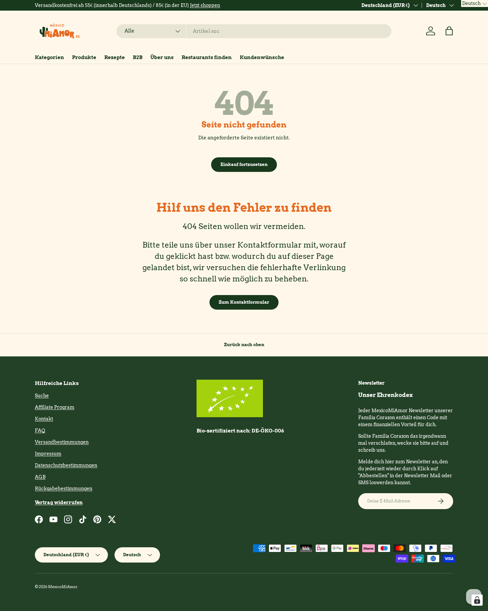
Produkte (84, 57)
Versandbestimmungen (62, 442)
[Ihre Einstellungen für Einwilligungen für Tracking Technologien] (477, 600)
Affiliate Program (54, 407)
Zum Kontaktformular (244, 302)
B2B (137, 57)
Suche (42, 395)
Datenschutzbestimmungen (66, 465)
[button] (449, 31)
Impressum (48, 453)
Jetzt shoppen (205, 5)
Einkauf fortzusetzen (244, 164)
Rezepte (114, 57)
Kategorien (49, 57)
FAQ (40, 430)
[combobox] (254, 31)
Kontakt (44, 418)
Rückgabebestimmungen (63, 488)
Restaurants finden (207, 57)
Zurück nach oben (244, 344)
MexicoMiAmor (62, 586)
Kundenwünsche (262, 57)
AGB (40, 477)
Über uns (162, 57)
